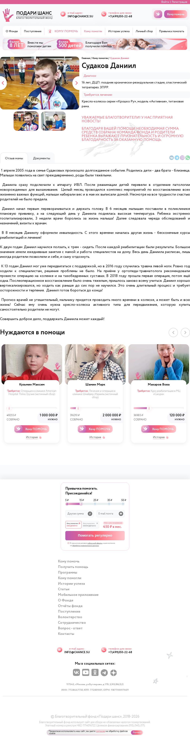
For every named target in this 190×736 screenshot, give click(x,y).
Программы (67, 572)
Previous (3, 83)
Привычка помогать (171, 31)
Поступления (32, 31)
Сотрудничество (72, 622)
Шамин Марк (95, 384)
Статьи (63, 589)
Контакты (66, 634)
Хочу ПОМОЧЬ (36, 429)
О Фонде (12, 31)
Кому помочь (68, 561)
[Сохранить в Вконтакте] (171, 157)
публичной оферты (94, 543)
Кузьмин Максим (32, 384)
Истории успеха (119, 31)
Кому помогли (100, 58)
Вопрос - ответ (70, 628)
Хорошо (137, 732)
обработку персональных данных (85, 545)
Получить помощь (73, 567)
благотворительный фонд (34, 15)
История (32, 437)
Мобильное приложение (78, 595)
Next (75, 83)
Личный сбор (144, 31)
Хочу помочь (175, 14)
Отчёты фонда (70, 606)
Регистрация (179, 2)
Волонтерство (70, 617)
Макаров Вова (159, 384)
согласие (100, 731)
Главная (86, 58)
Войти (165, 2)
